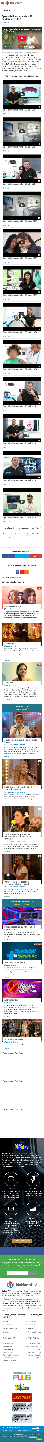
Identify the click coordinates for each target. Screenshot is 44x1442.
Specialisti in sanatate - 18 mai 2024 (19, 443)
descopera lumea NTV (22, 709)
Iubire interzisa (11, 1000)
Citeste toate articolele (22, 1241)
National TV (35, 1428)
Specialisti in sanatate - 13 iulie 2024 (19, 147)
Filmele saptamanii (10, 1328)
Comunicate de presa (33, 1352)
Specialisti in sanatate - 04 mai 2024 (19, 517)
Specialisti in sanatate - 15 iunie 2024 (20, 295)
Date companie (35, 1344)
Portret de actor (8, 1344)
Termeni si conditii (34, 1355)
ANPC (39, 1358)
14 (9, 538)
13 (4, 538)
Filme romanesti (8, 1352)
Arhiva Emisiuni (33, 1338)
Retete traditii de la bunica (9, 1362)
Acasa (5, 1321)
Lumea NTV (32, 1325)
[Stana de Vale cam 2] (22, 1418)
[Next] (13, 538)
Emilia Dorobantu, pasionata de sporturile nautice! (18, 788)
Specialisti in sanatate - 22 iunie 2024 (20, 258)
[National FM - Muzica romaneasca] (22, 1386)
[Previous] (3, 534)
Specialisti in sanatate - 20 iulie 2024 (19, 110)
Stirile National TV (9, 1338)
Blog (11, 1218)
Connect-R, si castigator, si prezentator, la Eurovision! (16, 883)
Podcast (33, 1188)
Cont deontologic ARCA (32, 1347)
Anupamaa (8, 683)
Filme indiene (7, 1347)
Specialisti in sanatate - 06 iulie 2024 (19, 184)
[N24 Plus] (22, 1376)
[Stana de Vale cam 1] (22, 1407)
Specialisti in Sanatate (14, 962)
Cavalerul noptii (10, 644)
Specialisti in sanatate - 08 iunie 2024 (20, 332)
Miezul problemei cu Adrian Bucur (19, 927)
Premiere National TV (34, 1333)
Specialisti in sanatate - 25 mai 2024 (19, 406)
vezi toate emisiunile (21, 904)
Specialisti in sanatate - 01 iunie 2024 (20, 369)
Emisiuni (11, 1188)
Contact (38, 1349)
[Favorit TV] (22, 1397)
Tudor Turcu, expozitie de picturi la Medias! (20, 741)
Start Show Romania (18, 745)
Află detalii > (33, 1437)
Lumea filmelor (8, 1358)
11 (33, 534)
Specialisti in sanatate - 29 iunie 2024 (20, 221)
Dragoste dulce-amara (13, 606)
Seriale (30, 1328)
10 (28, 534)
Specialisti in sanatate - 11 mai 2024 (19, 480)
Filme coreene (8, 1349)
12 (38, 534)
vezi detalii (8, 621)
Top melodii (33, 1218)
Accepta (39, 1439)
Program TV (7, 1325)
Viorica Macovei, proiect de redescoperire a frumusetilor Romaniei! (17, 836)
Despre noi (32, 1321)
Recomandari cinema (10, 1355)
